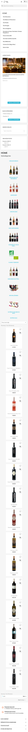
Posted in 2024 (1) (7, 145)
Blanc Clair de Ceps (14, 641)
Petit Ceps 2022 (14, 345)
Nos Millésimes (7, 41)
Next (25, 696)
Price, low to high (14, 322)
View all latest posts (14, 102)
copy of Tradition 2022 (14, 391)
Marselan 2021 (14, 504)
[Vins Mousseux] (13, 159)
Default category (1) (7, 113)
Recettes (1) (6, 116)
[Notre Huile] (13, 316)
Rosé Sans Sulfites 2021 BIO (14, 527)
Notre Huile (6, 47)
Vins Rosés (5, 22)
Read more (5, 80)
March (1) (6, 143)
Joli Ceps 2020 (14, 595)
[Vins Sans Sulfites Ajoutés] (13, 271)
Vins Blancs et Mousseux (9, 19)
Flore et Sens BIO (7, 35)
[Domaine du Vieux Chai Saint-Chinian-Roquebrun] (13, 237)
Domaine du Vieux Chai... (14, 245)
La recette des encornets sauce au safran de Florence (13, 75)
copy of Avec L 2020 (14, 686)
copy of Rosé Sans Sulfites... (14, 482)
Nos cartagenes (7, 28)
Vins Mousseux (7, 16)
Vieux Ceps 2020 (14, 436)
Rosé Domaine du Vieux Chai (14, 413)
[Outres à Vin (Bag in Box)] (13, 304)
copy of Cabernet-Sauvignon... (14, 368)
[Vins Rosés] (13, 187)
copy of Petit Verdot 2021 (14, 459)
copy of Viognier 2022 (14, 618)
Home (4, 13)
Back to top (22, 700)
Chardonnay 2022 (14, 573)
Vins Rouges (6, 25)
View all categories (14, 119)
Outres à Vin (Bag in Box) (9, 44)
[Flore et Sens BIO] (13, 254)
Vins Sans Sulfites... (14, 279)
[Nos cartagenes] (13, 220)
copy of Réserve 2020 (14, 664)
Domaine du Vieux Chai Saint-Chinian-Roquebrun (12, 32)
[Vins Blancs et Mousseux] (13, 169)
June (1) (6, 146)
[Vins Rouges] (13, 204)
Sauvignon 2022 (14, 550)
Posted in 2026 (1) (7, 141)
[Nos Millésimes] (13, 287)
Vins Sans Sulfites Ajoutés (9, 38)
